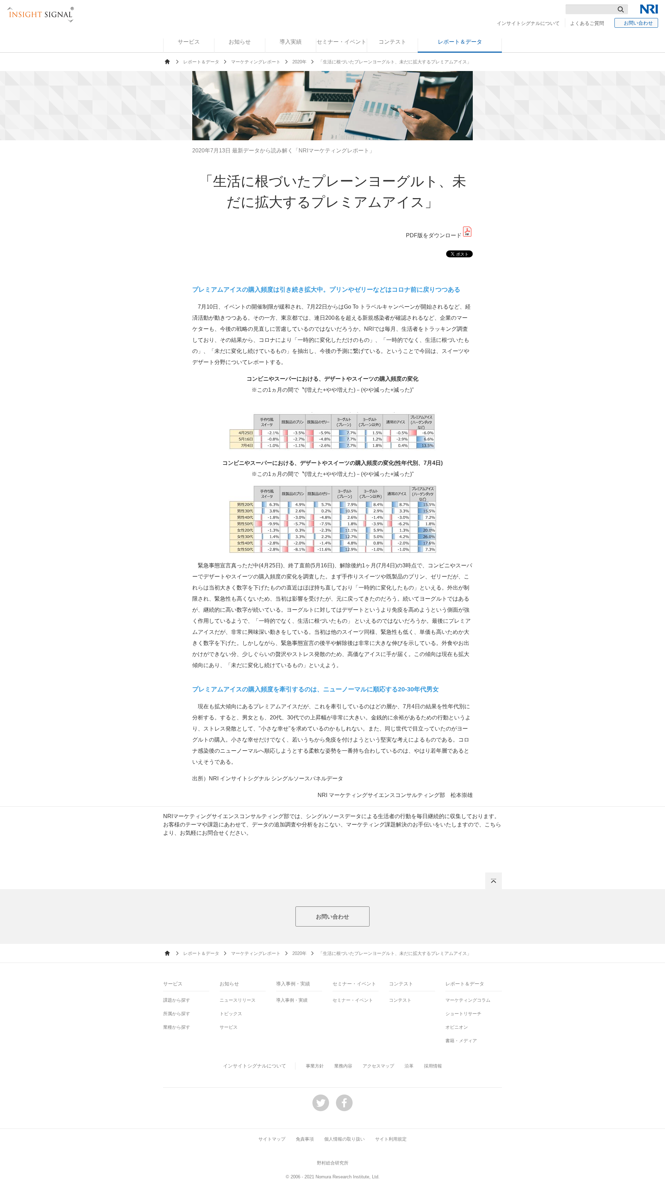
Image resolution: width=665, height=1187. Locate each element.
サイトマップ (271, 1139)
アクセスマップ (378, 1066)
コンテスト (400, 1000)
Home (167, 61)
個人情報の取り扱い (344, 1139)
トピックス (231, 1013)
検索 (621, 9)
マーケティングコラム (467, 1000)
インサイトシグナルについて (528, 23)
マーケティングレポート (256, 61)
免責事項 (305, 1139)
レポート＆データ (201, 61)
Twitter (320, 1103)
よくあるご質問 (587, 23)
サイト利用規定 (391, 1139)
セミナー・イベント (352, 1000)
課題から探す (176, 1000)
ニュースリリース (238, 1000)
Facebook (344, 1103)
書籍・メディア (461, 1040)
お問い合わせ (638, 23)
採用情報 (433, 1066)
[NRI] (649, 9)
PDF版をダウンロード (434, 235)
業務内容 (343, 1066)
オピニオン (456, 1027)
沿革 (409, 1066)
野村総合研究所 (332, 1163)
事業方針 (315, 1066)
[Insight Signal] (40, 15)
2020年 (299, 61)
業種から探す (176, 1027)
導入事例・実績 (292, 1000)
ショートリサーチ (463, 1013)
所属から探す (176, 1013)
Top (493, 880)
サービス (229, 1027)
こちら (493, 824)
